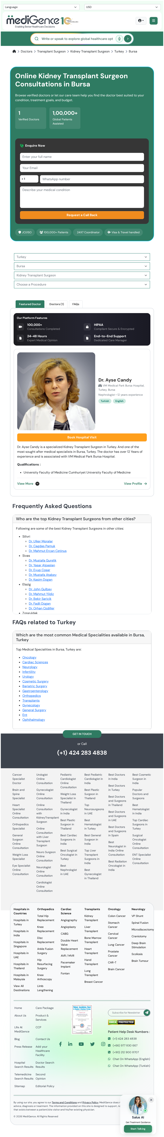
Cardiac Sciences (35, 662)
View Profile (133, 483)
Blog (17, 1039)
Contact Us (43, 1039)
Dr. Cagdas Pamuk (42, 546)
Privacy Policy (90, 1102)
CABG (64, 933)
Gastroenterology (35, 691)
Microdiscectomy (143, 929)
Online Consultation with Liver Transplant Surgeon (44, 837)
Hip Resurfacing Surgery (44, 964)
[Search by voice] (119, 39)
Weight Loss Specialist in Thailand (68, 798)
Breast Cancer (93, 982)
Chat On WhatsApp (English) (131, 1059)
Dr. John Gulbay (40, 589)
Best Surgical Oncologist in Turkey (68, 855)
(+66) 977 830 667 (124, 1045)
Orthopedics (31, 696)
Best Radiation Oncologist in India (117, 866)
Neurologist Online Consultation (44, 871)
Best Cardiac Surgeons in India (68, 839)
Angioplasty (68, 927)
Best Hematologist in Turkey (92, 824)
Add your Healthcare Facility (43, 1051)
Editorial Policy (45, 1086)
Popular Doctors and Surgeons (140, 794)
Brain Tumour (140, 961)
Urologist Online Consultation (44, 779)
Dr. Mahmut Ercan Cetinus (48, 551)
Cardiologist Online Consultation (44, 887)
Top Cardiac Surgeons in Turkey (140, 824)
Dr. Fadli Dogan (40, 603)
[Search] (128, 39)
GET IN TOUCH (82, 734)
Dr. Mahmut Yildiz (41, 594)
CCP (38, 1027)
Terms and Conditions (64, 1102)
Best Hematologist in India (140, 809)
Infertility (29, 672)
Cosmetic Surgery (35, 681)
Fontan (65, 973)
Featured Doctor (30, 304)
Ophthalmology (33, 720)
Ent (24, 715)
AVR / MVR (67, 955)
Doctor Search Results (45, 1065)
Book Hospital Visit (82, 437)
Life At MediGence (21, 1029)
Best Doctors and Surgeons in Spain (117, 831)
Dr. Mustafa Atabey (43, 575)
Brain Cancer (116, 969)
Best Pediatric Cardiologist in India (93, 779)
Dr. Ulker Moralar (41, 541)
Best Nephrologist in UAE (68, 870)
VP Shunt (137, 916)
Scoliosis (137, 954)
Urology (28, 676)
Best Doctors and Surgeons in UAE (117, 816)
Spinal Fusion (140, 922)
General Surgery (34, 710)
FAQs (75, 304)
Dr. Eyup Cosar (39, 570)
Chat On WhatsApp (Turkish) (131, 1066)
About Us (20, 1015)
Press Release (23, 1046)
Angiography (69, 920)
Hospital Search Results (23, 1065)
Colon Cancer (117, 916)
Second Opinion (41, 1076)
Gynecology (31, 705)
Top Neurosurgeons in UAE (94, 809)
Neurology (29, 667)
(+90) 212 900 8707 (125, 1052)
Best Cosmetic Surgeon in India (141, 779)
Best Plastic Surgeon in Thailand (67, 824)
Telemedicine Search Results (23, 1076)
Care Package (45, 1008)
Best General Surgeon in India (92, 839)
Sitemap (19, 1086)
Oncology (29, 657)
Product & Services (42, 1017)
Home (18, 1008)
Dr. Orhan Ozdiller (41, 608)
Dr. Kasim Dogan (40, 579)
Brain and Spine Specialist (18, 794)
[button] (154, 21)
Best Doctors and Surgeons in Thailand (117, 801)
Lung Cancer (116, 944)
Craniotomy (139, 936)
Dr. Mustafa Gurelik (42, 560)
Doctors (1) (56, 304)
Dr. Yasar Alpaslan (42, 565)
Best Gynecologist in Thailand (92, 874)
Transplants (31, 700)
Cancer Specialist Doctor (18, 779)
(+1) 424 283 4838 (82, 752)
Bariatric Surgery (34, 686)
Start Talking (138, 1128)
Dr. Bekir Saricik (40, 599)
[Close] (151, 1100)
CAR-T (112, 962)
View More (25, 483)
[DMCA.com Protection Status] (121, 1022)
